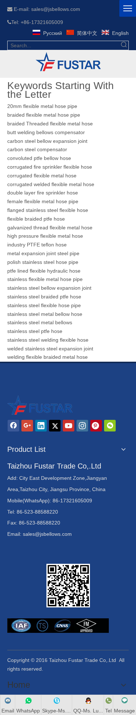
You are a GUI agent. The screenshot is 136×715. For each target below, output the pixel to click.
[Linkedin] (41, 425)
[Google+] (27, 425)
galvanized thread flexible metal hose (49, 227)
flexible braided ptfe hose (36, 219)
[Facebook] (13, 425)
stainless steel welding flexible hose (47, 340)
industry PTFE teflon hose (37, 245)
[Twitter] (55, 425)
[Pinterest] (96, 425)
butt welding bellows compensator (46, 132)
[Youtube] (68, 425)
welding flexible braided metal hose (47, 357)
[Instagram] (82, 425)
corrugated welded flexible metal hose (50, 184)
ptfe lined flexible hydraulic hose (44, 271)
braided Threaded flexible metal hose (50, 123)
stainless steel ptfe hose (34, 331)
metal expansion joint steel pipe (43, 253)
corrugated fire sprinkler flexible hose (50, 167)
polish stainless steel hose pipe (42, 262)
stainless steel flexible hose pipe (44, 305)
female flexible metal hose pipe (43, 201)
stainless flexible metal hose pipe (45, 279)
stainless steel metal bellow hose (44, 314)
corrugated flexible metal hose (42, 175)
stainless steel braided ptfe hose (44, 297)
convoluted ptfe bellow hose (39, 158)
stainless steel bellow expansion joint (49, 288)
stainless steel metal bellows (39, 322)
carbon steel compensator (37, 149)
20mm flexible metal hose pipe (42, 106)
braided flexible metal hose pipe (43, 115)
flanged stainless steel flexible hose (47, 210)
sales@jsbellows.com (47, 534)
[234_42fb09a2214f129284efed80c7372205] (68, 62)
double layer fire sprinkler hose (42, 193)
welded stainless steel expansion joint (50, 349)
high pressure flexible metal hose (45, 236)
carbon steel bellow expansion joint (47, 141)
